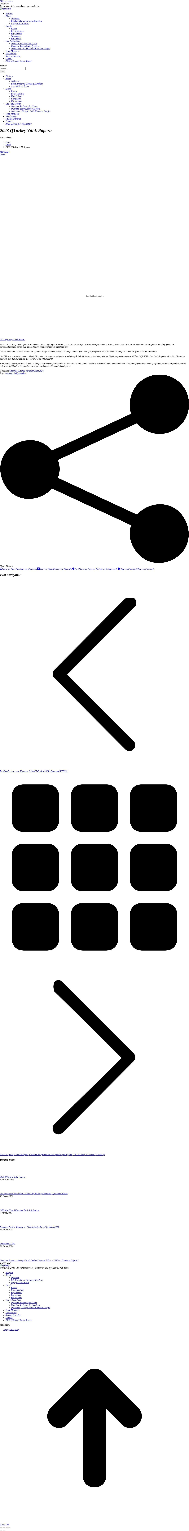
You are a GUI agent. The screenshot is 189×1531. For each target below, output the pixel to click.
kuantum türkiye (12, 373)
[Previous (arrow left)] (1, 1530)
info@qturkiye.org (11, 1329)
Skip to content (6, 1)
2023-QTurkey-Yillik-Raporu (12, 339)
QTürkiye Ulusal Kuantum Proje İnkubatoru (19, 1210)
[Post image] (7, 1174)
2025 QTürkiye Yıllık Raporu (12, 1177)
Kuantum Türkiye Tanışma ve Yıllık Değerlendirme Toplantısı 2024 (29, 1227)
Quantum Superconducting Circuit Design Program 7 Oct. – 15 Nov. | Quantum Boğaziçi (39, 1260)
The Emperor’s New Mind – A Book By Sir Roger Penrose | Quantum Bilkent (34, 1193)
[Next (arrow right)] (4, 1530)
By (24, 371)
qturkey (23, 373)
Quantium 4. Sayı (7, 1243)
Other (2, 154)
